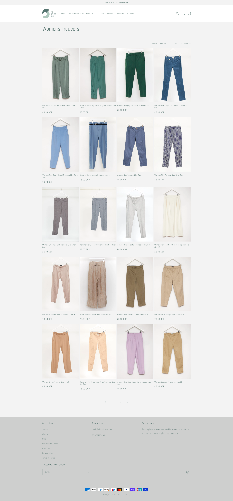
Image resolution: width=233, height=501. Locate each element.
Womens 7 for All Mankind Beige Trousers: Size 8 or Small (97, 383)
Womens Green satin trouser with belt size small (58, 106)
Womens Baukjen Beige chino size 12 (168, 382)
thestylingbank (113, 495)
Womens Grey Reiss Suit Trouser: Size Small (133, 245)
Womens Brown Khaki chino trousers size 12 (134, 314)
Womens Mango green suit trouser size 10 (133, 105)
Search (45, 429)
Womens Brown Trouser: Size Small (55, 382)
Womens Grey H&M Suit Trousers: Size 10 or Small (59, 246)
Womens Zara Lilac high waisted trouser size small (134, 383)
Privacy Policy (47, 453)
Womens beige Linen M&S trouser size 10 (95, 314)
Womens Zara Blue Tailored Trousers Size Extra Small (60, 176)
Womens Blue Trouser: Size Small (129, 175)
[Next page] (127, 402)
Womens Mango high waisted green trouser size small (98, 106)
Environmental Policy (50, 443)
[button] (76, 13)
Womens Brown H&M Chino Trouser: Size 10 (58, 314)
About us (45, 434)
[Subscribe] (88, 472)
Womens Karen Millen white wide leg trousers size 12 (171, 246)
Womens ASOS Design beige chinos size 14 (170, 314)
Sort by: (155, 43)
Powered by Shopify (124, 495)
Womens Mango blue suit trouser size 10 (95, 175)
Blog (44, 439)
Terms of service (48, 458)
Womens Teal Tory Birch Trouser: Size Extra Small (170, 106)
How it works (47, 448)
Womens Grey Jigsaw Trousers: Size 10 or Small (98, 245)
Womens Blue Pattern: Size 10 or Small (169, 175)
